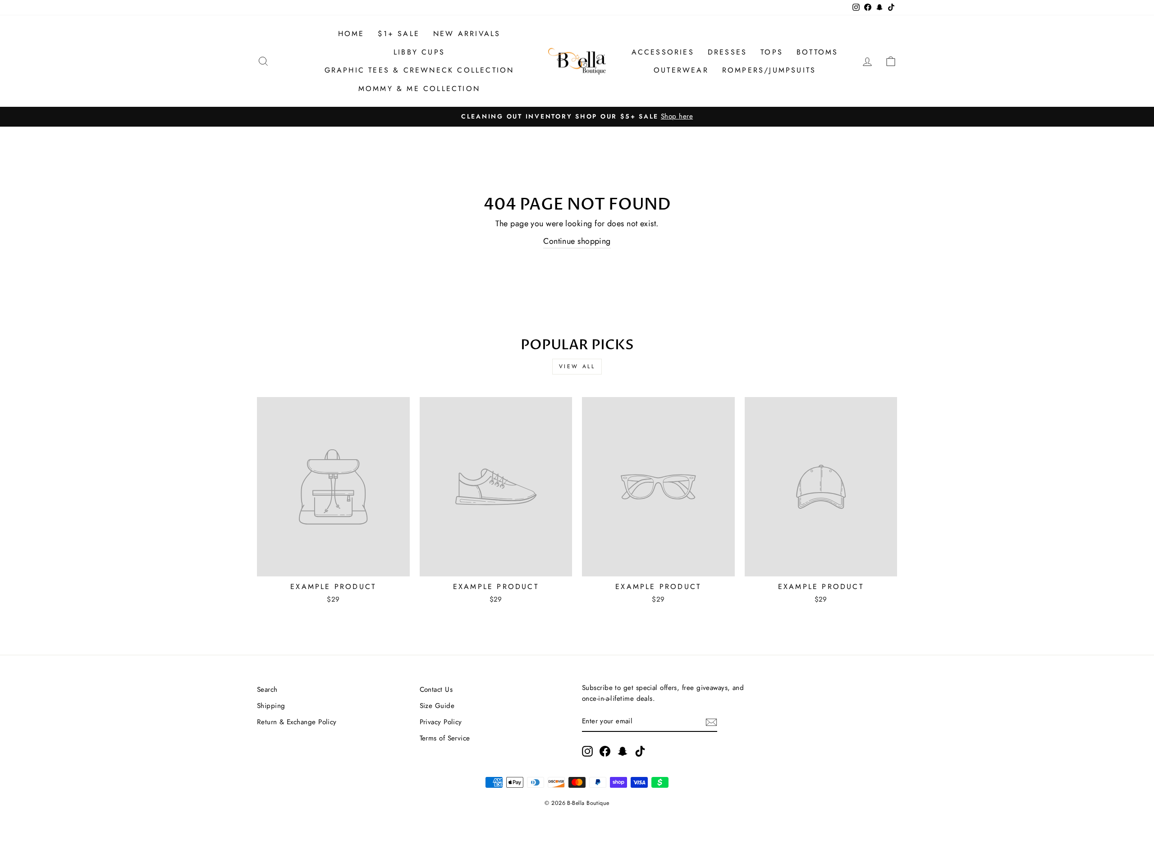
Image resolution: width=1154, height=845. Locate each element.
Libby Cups (419, 52)
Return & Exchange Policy (297, 722)
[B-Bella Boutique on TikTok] (640, 751)
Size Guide (437, 706)
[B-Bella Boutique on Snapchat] (622, 751)
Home (351, 33)
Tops (771, 52)
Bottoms (817, 52)
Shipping (271, 706)
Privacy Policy (441, 722)
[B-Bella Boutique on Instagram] (587, 751)
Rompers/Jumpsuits (769, 70)
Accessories (663, 52)
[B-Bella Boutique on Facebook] (605, 751)
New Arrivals (466, 33)
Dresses (727, 52)
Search (267, 689)
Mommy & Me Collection (419, 88)
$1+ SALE (399, 33)
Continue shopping (577, 241)
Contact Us (436, 689)
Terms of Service (445, 738)
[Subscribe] (711, 721)
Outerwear (681, 70)
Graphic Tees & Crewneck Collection (419, 70)
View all (577, 366)
